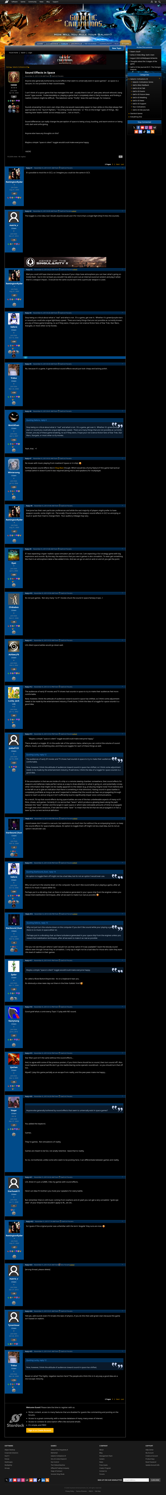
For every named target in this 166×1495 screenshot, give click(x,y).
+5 (14, 847)
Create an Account (152, 1456)
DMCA (91, 1491)
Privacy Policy (69, 1491)
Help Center (149, 1450)
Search (23, 53)
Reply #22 (29, 1221)
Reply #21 (28, 1177)
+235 (13, 487)
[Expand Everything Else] (129, 116)
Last (122, 164)
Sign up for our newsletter (110, 1480)
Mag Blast (59, 468)
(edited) (74, 211)
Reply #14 (29, 818)
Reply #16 (29, 914)
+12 (14, 1340)
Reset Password (151, 1462)
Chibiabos (14, 607)
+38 (14, 989)
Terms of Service (81, 1491)
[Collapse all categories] (159, 78)
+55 (14, 1082)
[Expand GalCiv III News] (131, 100)
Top (122, 168)
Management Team (105, 1456)
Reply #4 (28, 313)
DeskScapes (9, 1462)
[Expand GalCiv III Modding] (131, 97)
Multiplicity (8, 1465)
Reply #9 (28, 549)
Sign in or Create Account (39, 1430)
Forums (102, 1474)
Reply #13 (28, 734)
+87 (14, 193)
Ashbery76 (14, 654)
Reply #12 (28, 687)
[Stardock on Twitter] (134, 128)
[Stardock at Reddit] (136, 132)
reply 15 (44, 923)
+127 (13, 763)
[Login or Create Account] (151, 1)
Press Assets (103, 1465)
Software (15, 2)
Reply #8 (29, 506)
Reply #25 (28, 1351)
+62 (14, 715)
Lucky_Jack (13, 700)
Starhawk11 (14, 1191)
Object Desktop (10, 1450)
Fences (7, 1459)
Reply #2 (28, 211)
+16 (14, 240)
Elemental (54, 1453)
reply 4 (44, 420)
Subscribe (155, 1480)
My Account (150, 1453)
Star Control (55, 1462)
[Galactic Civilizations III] (83, 23)
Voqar (14, 1110)
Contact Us (103, 1471)
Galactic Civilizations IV (58, 1456)
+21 (14, 1125)
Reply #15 (28, 863)
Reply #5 (28, 364)
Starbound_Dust (14, 832)
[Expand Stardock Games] (129, 113)
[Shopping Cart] (155, 1)
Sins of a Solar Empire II (58, 1459)
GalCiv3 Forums (57, 76)
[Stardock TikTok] (144, 132)
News (41, 2)
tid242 (14, 85)
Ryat (14, 563)
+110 (13, 392)
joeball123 (14, 748)
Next (118, 164)
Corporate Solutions (11, 1453)
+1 (14, 1206)
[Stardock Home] (7, 1)
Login (30, 53)
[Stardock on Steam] (155, 128)
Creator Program (105, 1468)
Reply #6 (28, 411)
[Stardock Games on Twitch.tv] (146, 128)
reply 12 (43, 754)
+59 (14, 622)
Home (8, 67)
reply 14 (52, 872)
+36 (14, 669)
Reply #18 (28, 1007)
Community (32, 2)
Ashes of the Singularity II (59, 1450)
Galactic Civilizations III (20, 67)
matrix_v (13, 225)
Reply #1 (29, 168)
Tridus (14, 378)
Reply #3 (29, 269)
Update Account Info (152, 1465)
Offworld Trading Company (60, 1468)
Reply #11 (28, 640)
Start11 (7, 1456)
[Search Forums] (159, 1)
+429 (13, 575)
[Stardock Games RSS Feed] (153, 132)
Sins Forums (65, 1265)
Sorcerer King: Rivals (57, 1474)
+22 (14, 1035)
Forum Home (13, 53)
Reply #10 (28, 593)
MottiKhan (13, 425)
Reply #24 (28, 1311)
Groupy (7, 1468)
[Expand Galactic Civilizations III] (129, 79)
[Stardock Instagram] (150, 128)
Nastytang (13, 1020)
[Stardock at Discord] (140, 132)
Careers (101, 1459)
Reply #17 (28, 960)
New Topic (116, 48)
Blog (48, 2)
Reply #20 (28, 1096)
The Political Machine (58, 1465)
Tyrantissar (14, 1325)
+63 (14, 97)
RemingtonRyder (14, 182)
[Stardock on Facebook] (138, 128)
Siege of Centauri (56, 1471)
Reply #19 (28, 1053)
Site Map (98, 1491)
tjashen (14, 1067)
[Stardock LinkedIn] (148, 132)
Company (103, 1446)
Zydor (14, 974)
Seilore (14, 326)
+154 (13, 341)
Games (23, 2)
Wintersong (14, 472)
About (101, 1450)
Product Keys (150, 1459)
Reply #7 (28, 458)
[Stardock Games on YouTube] (142, 128)
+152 (13, 440)
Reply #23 (28, 1265)
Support (55, 2)
